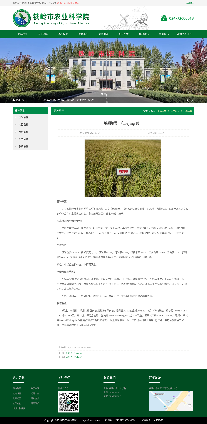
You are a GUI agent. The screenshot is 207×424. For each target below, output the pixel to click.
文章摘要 (103, 34)
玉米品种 (23, 117)
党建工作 (83, 34)
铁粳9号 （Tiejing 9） (74, 357)
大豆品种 (23, 124)
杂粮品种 (23, 146)
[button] (102, 94)
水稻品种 (23, 132)
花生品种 (23, 139)
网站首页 (23, 34)
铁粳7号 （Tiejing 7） (74, 353)
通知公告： (21, 100)
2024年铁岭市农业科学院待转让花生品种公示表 (68, 100)
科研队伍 (164, 34)
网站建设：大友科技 (152, 420)
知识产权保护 (184, 34)
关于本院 (43, 34)
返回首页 (190, 3)
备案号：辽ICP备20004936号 (120, 420)
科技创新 (124, 34)
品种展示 (174, 111)
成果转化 (144, 34)
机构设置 (63, 34)
